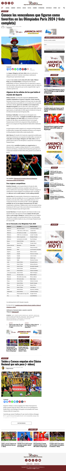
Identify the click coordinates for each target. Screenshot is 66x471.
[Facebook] (8, 69)
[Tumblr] (25, 69)
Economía (35, 8)
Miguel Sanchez (9, 368)
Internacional (41, 8)
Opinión (55, 8)
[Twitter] (10, 69)
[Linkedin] (20, 69)
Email (45, 44)
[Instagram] (13, 69)
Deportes (19, 8)
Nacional (7, 8)
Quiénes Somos (29, 464)
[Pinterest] (23, 69)
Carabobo (13, 8)
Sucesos (24, 8)
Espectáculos (49, 8)
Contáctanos (36, 464)
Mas (59, 8)
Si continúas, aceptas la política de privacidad (55, 49)
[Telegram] (18, 69)
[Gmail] (28, 69)
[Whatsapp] (15, 69)
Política (29, 8)
